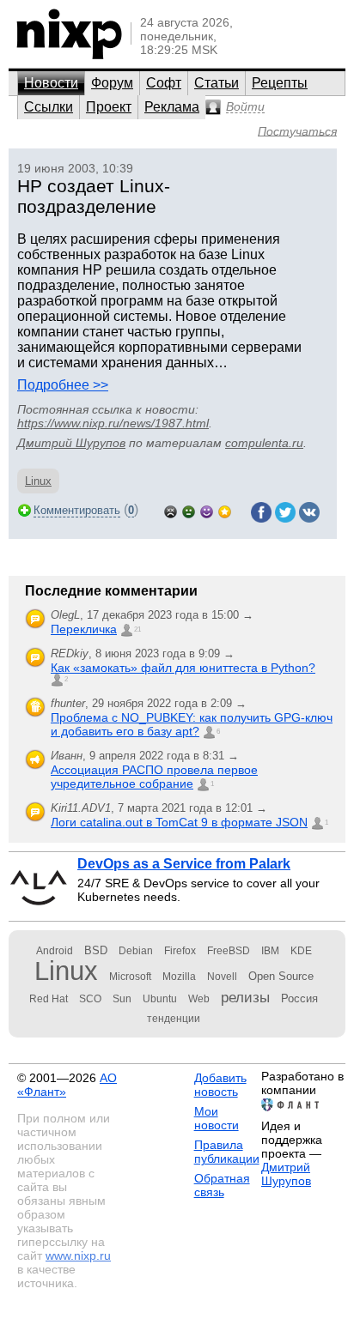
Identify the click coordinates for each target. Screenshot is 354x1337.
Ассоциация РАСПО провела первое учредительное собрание (154, 776)
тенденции (173, 1018)
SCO (90, 999)
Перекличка (84, 629)
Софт (163, 83)
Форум (112, 83)
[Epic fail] (170, 510)
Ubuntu (160, 999)
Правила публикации (226, 1151)
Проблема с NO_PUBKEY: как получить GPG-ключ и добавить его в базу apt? (192, 724)
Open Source (281, 976)
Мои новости (216, 1118)
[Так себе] (188, 510)
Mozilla (179, 976)
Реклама (171, 107)
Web (199, 999)
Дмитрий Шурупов (71, 443)
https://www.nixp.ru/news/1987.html (113, 423)
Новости (51, 83)
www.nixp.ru (78, 1255)
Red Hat (48, 999)
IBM (270, 951)
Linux (38, 481)
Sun (122, 999)
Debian (136, 951)
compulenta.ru (264, 443)
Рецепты (280, 83)
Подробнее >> (62, 385)
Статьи (216, 83)
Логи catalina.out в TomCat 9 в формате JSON (179, 822)
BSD (95, 950)
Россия (299, 998)
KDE (301, 951)
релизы (245, 997)
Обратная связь (222, 1185)
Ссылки (48, 107)
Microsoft (130, 976)
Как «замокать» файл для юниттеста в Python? (183, 668)
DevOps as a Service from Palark (183, 863)
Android (54, 951)
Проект (108, 107)
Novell (222, 976)
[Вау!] (224, 510)
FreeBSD (228, 951)
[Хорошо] (206, 510)
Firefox (180, 951)
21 (137, 629)
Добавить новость (220, 1084)
